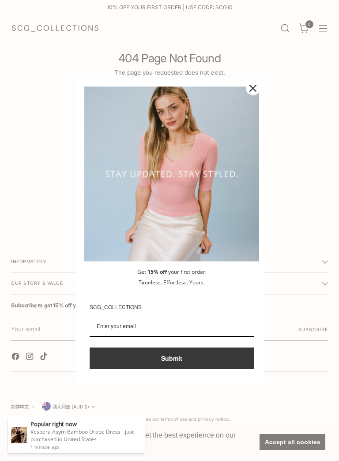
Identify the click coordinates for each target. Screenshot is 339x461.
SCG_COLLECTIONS (116, 306)
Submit (171, 358)
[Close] (253, 88)
